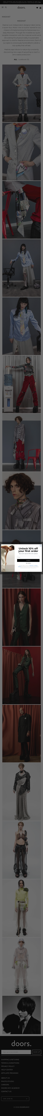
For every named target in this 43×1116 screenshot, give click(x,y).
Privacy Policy (31, 565)
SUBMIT (28, 560)
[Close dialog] (41, 545)
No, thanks (28, 563)
